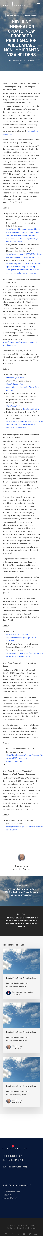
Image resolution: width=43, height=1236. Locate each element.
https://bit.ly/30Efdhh (15, 378)
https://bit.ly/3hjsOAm (31, 409)
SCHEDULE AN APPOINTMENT (13, 1157)
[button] (38, 4)
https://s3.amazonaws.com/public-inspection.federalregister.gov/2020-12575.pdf (21, 638)
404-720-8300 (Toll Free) (15, 1166)
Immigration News (13, 15)
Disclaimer (11, 1228)
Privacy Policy (30, 1225)
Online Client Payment (26, 1228)
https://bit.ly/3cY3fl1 (14, 406)
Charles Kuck (17, 61)
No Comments (21, 64)
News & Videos (30, 15)
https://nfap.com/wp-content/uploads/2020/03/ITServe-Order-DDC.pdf (23, 387)
